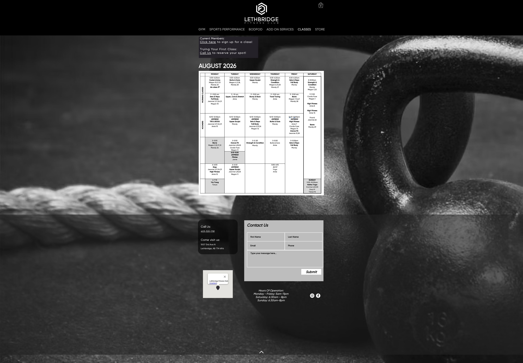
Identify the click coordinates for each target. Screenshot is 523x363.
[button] (321, 5)
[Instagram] (312, 295)
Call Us (205, 53)
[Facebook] (318, 295)
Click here (208, 42)
